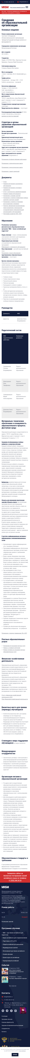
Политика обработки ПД (8, 1022)
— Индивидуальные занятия (10, 947)
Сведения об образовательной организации (12, 1025)
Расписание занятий (7, 921)
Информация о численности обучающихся (13, 247)
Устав (4, 182)
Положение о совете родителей (10, 171)
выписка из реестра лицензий (10, 116)
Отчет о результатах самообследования (14, 192)
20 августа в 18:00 (14, 968)
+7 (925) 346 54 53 (9, 2)
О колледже (5, 1016)
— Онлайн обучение (7, 954)
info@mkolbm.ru (23, 2)
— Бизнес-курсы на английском (10, 957)
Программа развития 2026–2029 (12, 214)
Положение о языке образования (11, 253)
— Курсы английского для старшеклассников (14, 938)
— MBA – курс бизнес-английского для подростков (12, 934)
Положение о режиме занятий (11, 196)
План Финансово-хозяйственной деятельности (15, 699)
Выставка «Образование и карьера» (18, 978)
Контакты (4, 1031)
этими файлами (22, 1050)
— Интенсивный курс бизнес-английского (13, 951)
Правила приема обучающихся (12, 194)
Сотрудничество (6, 1028)
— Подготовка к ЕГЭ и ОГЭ (9, 941)
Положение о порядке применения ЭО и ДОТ (14, 633)
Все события (12, 986)
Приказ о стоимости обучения (11, 648)
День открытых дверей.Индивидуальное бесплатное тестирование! (16, 971)
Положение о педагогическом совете (12, 167)
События (5, 965)
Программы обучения (7, 1019)
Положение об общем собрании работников (14, 159)
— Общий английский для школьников (12, 944)
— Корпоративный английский (10, 961)
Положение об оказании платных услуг (14, 646)
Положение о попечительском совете (12, 163)
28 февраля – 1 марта (15, 977)
